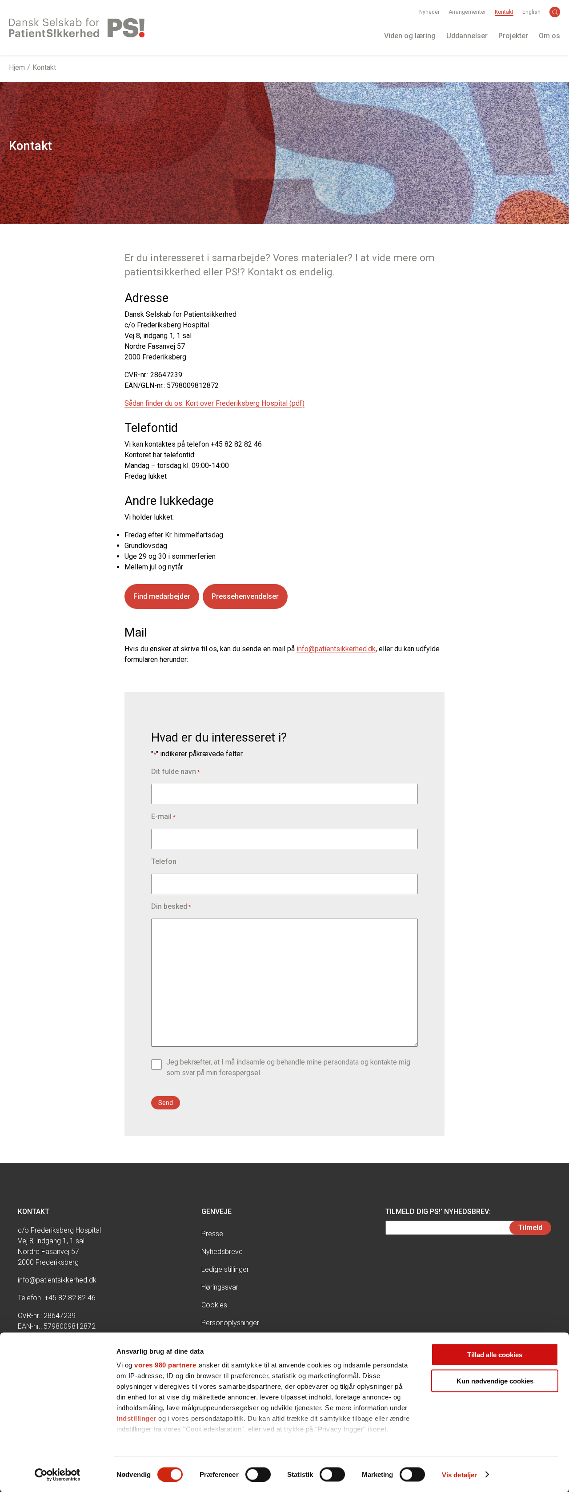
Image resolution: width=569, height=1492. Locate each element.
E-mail (163, 816)
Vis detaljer (459, 1474)
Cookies (214, 1305)
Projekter (513, 36)
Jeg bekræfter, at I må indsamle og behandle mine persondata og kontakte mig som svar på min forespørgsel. (288, 1067)
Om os (549, 36)
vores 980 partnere (165, 1365)
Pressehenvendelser (245, 596)
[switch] (258, 1474)
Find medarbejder (161, 596)
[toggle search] (554, 12)
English (531, 12)
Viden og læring (410, 36)
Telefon (163, 861)
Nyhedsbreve (222, 1251)
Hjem (17, 67)
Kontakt (504, 12)
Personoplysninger (230, 1323)
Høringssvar (219, 1287)
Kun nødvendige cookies (495, 1380)
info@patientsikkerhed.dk (336, 649)
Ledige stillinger (225, 1269)
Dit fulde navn (175, 771)
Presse (212, 1234)
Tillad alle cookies (494, 1355)
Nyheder (429, 12)
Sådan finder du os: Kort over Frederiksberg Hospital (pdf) (214, 403)
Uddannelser (467, 36)
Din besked (171, 906)
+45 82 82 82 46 (70, 1298)
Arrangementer (467, 12)
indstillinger (136, 1418)
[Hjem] (77, 27)
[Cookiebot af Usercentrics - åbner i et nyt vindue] (57, 1474)
